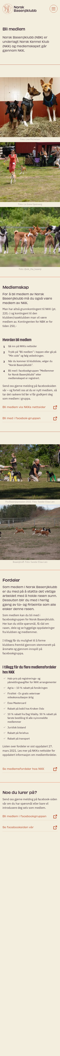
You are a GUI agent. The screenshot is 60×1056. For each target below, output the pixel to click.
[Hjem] (17, 8)
